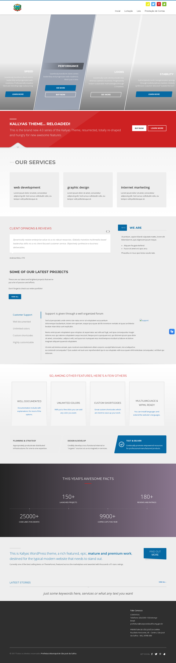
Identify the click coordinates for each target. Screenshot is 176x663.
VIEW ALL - (162, 582)
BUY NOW (60, 94)
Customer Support (22, 314)
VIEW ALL (14, 297)
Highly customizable (23, 342)
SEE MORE (60, 88)
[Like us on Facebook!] (152, 654)
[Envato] (164, 4)
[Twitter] (153, 4)
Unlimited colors (21, 328)
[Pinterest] (159, 4)
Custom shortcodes (23, 335)
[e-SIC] (148, 4)
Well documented (22, 321)
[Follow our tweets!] (156, 654)
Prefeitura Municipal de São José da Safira (58, 653)
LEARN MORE (18, 94)
